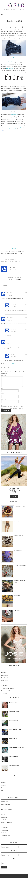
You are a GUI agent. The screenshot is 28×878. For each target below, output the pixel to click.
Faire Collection (9, 68)
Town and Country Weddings (7, 688)
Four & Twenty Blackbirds (18, 280)
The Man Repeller (5, 833)
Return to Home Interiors (6, 822)
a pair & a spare (4, 801)
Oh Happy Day (4, 817)
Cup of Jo (3, 806)
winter (19, 261)
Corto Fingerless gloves (9, 61)
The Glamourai (4, 830)
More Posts (13, 269)
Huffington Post (4, 675)
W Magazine (4, 693)
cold (20, 259)
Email (3, 394)
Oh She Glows (4, 820)
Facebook (3, 782)
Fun (8, 259)
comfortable (4, 261)
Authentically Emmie (5, 804)
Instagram (3, 785)
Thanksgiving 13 (9, 282)
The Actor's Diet (4, 827)
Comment (4, 375)
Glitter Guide (4, 672)
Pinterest (3, 787)
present (13, 261)
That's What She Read (6, 825)
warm (16, 261)
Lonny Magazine (5, 677)
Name (3, 388)
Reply (25, 292)
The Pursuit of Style (5, 835)
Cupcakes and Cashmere (6, 809)
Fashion (6, 259)
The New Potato (4, 685)
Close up (14, 248)
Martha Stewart (4, 680)
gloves (21, 127)
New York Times (4, 683)
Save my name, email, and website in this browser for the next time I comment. (13, 407)
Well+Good (3, 838)
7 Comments (18, 23)
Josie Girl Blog (14, 5)
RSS (2, 790)
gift (7, 261)
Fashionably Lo (4, 812)
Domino (3, 670)
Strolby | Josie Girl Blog (11, 363)
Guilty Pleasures (13, 259)
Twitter (2, 793)
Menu (2, 14)
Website (3, 399)
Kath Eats (3, 814)
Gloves (14, 57)
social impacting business (12, 128)
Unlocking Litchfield (5, 690)
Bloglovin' (3, 780)
